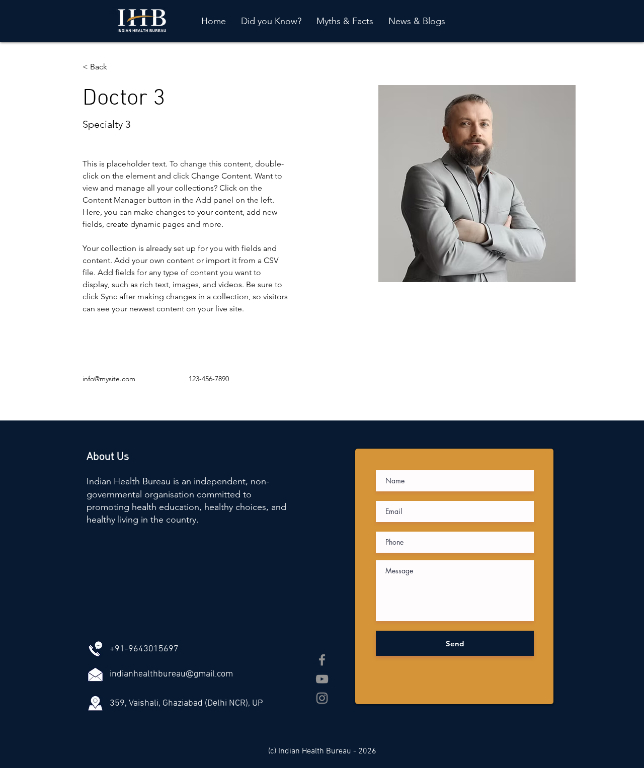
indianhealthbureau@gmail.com (171, 674)
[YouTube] (322, 679)
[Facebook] (322, 659)
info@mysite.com (109, 378)
